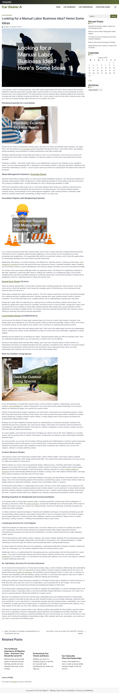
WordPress (89, 690)
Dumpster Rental (38, 174)
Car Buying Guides (103, 7)
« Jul (90, 80)
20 (102, 70)
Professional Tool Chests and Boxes (41, 654)
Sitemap (53, 690)
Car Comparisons (86, 7)
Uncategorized (7, 15)
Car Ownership (69, 7)
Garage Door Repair (11, 281)
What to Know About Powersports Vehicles (101, 42)
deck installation (14, 406)
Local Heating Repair (11, 316)
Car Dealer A (12, 7)
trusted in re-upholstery (24, 572)
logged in (14, 682)
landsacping (6, 556)
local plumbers (25, 149)
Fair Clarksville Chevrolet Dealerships (72, 657)
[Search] (115, 7)
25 (94, 73)
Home (58, 7)
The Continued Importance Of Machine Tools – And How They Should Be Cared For (14, 652)
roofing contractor (32, 504)
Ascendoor (71, 690)
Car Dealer (6, 27)
